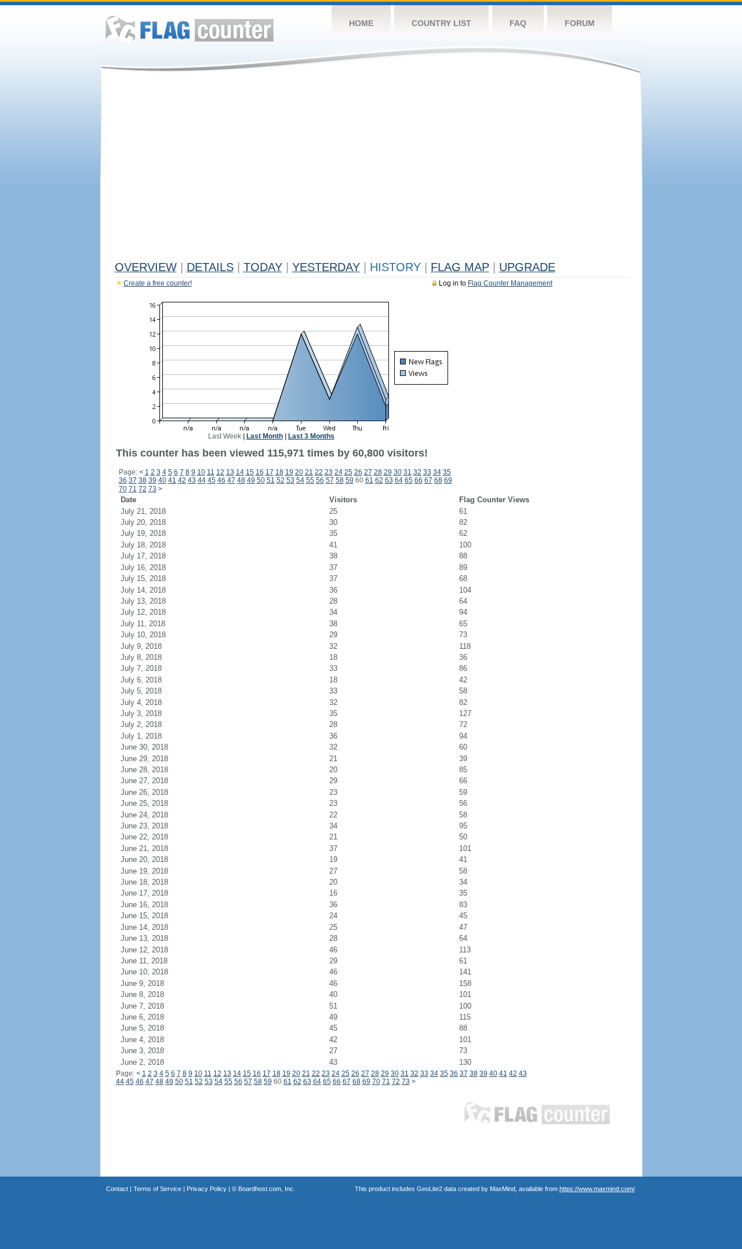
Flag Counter (190, 29)
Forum (580, 23)
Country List (441, 23)
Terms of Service (157, 1188)
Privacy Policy (207, 1188)
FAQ (518, 23)
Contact (117, 1188)
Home (361, 23)
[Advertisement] (371, 169)
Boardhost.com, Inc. (266, 1188)
